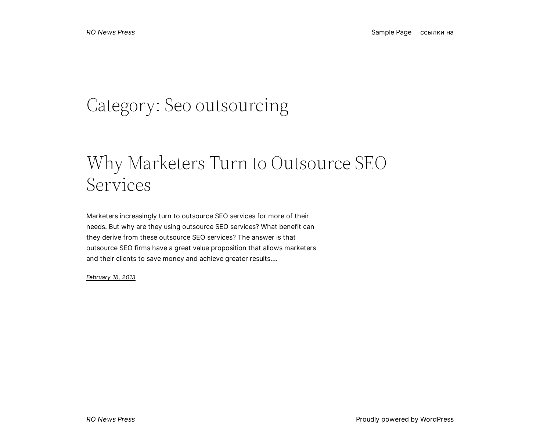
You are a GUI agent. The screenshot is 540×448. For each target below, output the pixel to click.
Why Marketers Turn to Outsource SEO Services (236, 174)
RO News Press (110, 32)
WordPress (437, 419)
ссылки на (437, 32)
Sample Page (391, 32)
